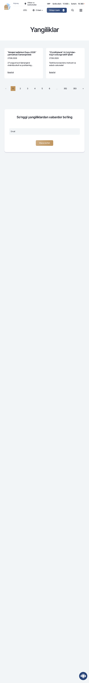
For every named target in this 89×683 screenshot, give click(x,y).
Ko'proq (16, 3)
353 (74, 88)
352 (65, 88)
